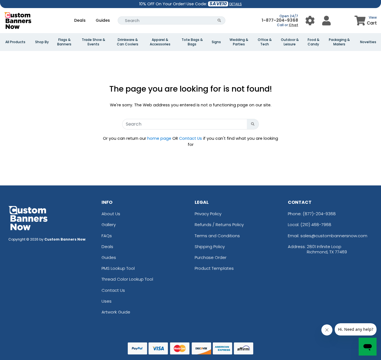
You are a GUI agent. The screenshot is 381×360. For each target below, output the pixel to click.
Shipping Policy (210, 246)
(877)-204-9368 (319, 214)
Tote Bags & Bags (192, 42)
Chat (293, 25)
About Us (111, 214)
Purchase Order (210, 257)
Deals (80, 20)
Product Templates (214, 268)
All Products (15, 42)
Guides (103, 20)
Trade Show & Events (93, 42)
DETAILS (235, 4)
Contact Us (190, 138)
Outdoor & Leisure (290, 42)
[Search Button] (219, 20)
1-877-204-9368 (280, 20)
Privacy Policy (208, 214)
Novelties (368, 42)
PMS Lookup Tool (118, 268)
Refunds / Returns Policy (219, 224)
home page (159, 138)
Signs (216, 42)
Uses (107, 301)
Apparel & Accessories (160, 42)
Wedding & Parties (239, 42)
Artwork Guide (116, 312)
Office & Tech (265, 42)
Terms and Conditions (217, 236)
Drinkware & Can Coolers (127, 42)
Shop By (42, 42)
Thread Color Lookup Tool (127, 279)
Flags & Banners (64, 42)
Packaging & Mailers (339, 42)
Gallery (109, 224)
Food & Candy (313, 42)
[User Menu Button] (310, 20)
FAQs (107, 236)
